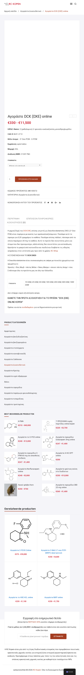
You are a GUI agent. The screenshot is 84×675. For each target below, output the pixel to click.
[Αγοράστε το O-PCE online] (10, 442)
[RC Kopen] (12, 4)
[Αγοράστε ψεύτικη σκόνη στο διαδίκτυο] (48, 474)
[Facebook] (44, 202)
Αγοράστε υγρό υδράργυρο (15, 376)
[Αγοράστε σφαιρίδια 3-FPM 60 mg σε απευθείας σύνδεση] (10, 458)
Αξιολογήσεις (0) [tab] (16, 222)
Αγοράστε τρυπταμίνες (14, 404)
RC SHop (54, 251)
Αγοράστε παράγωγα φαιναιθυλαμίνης (20, 393)
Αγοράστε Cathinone (13, 359)
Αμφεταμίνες (9, 331)
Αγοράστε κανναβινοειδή (15, 354)
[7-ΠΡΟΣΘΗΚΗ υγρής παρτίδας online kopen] (48, 426)
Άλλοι (6, 382)
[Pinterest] (52, 202)
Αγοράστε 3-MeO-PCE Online (71, 116)
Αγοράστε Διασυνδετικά (30, 11)
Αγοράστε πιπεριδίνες (14, 399)
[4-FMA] (10, 426)
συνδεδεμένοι (28, 307)
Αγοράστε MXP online (74, 116)
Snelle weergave (20, 544)
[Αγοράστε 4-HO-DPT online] (48, 458)
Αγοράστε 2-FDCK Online (20, 550)
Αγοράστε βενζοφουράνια (15, 342)
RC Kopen (37, 670)
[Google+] (56, 202)
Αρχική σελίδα (10, 11)
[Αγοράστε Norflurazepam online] (10, 474)
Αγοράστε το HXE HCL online (21, 597)
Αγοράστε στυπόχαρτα (14, 348)
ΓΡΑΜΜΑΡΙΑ (12, 160)
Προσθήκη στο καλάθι (28, 179)
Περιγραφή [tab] (13, 218)
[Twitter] (48, 202)
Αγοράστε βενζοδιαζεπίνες (16, 337)
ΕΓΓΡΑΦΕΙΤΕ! (58, 636)
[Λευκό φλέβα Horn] (10, 490)
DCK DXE (27, 231)
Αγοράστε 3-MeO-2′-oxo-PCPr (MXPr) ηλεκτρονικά (53, 551)
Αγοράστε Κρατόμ (11, 370)
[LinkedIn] (60, 202)
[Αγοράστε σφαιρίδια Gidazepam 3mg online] (48, 442)
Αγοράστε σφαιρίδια (13, 387)
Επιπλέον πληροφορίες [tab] (39, 218)
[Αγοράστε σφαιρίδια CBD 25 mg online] (48, 490)
